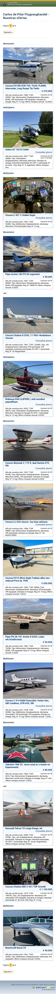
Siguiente (7, 32)
